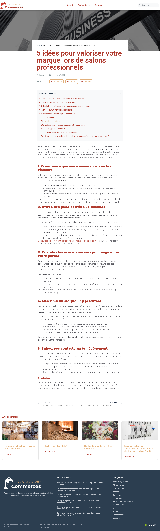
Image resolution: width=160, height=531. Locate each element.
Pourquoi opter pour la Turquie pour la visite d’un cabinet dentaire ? (78, 502)
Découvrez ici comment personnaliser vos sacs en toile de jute (68, 241)
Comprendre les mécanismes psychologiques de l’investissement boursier (78, 489)
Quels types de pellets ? (55, 129)
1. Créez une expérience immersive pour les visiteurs (63, 99)
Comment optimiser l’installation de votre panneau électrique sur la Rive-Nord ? (77, 136)
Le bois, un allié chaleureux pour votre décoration (65, 125)
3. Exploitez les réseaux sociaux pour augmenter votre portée (66, 106)
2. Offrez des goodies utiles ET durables (58, 102)
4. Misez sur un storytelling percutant (56, 110)
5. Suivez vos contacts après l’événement (58, 114)
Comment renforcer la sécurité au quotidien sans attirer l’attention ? (78, 514)
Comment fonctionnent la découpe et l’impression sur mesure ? (79, 496)
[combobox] (148, 5)
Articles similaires (52, 121)
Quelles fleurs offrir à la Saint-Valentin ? (61, 132)
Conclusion (49, 117)
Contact (98, 5)
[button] (120, 94)
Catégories (83, 5)
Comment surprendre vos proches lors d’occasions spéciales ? (79, 508)
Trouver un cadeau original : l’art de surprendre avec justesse (80, 483)
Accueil (70, 5)
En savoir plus (10, 454)
